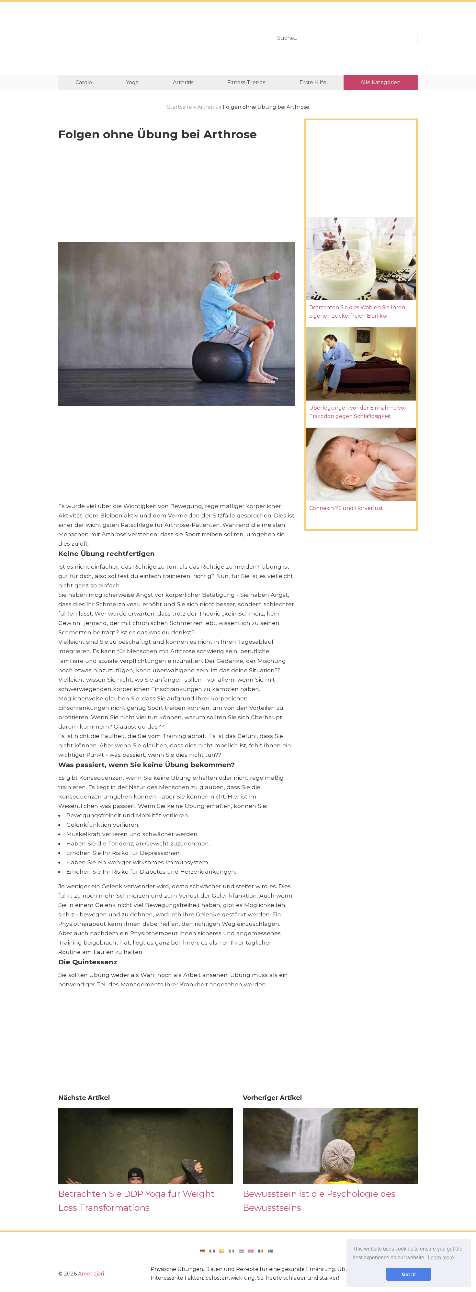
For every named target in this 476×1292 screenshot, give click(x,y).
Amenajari (91, 1274)
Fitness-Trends (246, 82)
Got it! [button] (409, 1274)
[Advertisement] (161, 38)
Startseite (179, 107)
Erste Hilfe (313, 82)
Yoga (132, 82)
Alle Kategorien (380, 82)
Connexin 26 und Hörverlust (346, 508)
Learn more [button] (441, 1257)
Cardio (83, 82)
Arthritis (183, 82)
